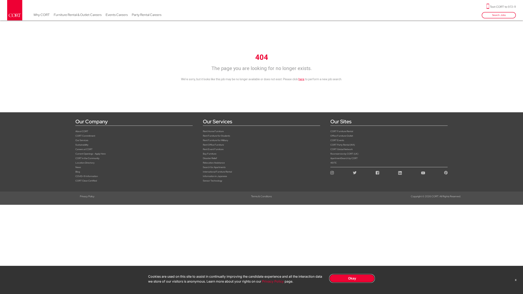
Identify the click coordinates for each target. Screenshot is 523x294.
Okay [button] (352, 278)
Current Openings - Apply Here (90, 153)
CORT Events (337, 140)
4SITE (333, 162)
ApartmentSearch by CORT (344, 158)
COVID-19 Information (86, 176)
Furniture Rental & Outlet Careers (78, 15)
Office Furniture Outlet (341, 135)
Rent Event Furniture (213, 149)
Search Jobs (499, 15)
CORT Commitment (85, 135)
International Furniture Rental (217, 171)
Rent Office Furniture (213, 144)
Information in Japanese (215, 176)
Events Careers (117, 15)
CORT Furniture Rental (341, 131)
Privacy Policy (87, 196)
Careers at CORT (84, 149)
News (78, 167)
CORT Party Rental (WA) (342, 144)
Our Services (81, 140)
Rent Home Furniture (213, 131)
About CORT (81, 131)
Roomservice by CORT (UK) (344, 153)
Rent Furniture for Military (215, 140)
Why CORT (42, 15)
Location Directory (85, 162)
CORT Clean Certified (86, 180)
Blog (77, 171)
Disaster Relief (210, 158)
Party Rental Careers (146, 15)
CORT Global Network (341, 149)
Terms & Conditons (261, 196)
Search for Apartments (214, 167)
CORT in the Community (87, 158)
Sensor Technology (212, 180)
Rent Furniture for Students (216, 135)
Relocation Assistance (214, 162)
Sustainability (81, 144)
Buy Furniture (209, 153)
